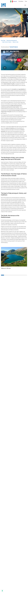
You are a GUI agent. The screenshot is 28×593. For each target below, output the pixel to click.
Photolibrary (21, 1)
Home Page (3, 40)
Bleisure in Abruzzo (6, 268)
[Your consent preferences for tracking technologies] (2, 590)
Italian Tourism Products (6, 41)
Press (26, 1)
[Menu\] (25, 5)
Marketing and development (12, 40)
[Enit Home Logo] (3, 5)
